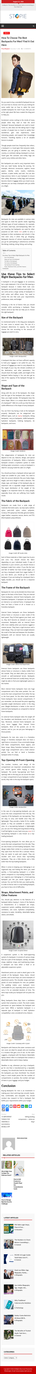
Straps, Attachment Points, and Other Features (15, 266)
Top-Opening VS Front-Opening (11, 264)
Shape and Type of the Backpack (11, 259)
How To (6, 33)
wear (30, 831)
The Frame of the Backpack (10, 263)
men (20, 232)
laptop (20, 416)
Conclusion (5, 268)
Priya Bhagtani (5, 48)
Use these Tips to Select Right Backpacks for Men (16, 255)
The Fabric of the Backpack (10, 261)
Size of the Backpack (9, 257)
